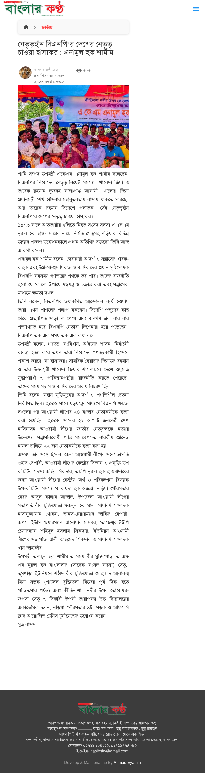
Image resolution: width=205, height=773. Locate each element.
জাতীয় (46, 27)
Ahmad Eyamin (127, 762)
